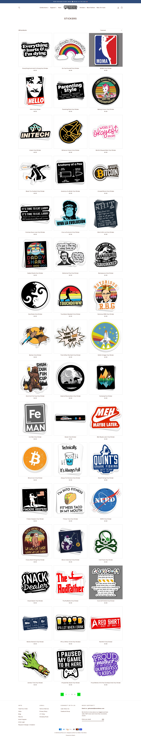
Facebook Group (65, 711)
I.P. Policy (42, 714)
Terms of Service (44, 708)
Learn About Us (65, 708)
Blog (19, 714)
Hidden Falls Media (82, 732)
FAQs (19, 711)
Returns (20, 716)
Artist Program (22, 719)
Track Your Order (23, 708)
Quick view (35, 64)
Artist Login (21, 722)
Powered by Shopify (70, 735)
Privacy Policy (43, 711)
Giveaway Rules (44, 716)
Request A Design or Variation (26, 724)
